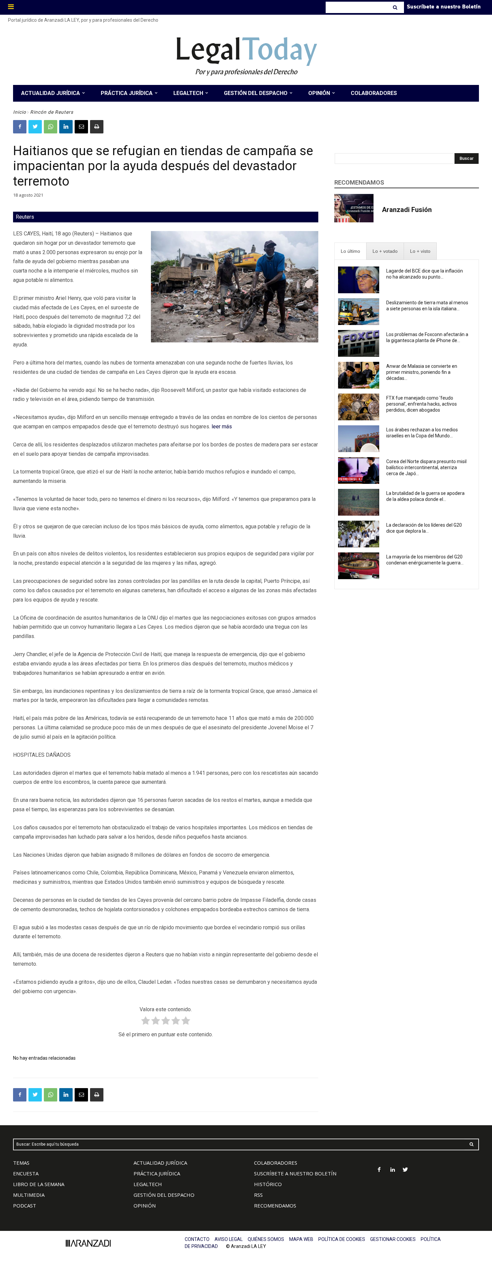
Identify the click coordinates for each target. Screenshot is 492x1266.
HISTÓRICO (268, 1184)
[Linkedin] (66, 126)
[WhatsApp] (50, 126)
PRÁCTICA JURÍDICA (157, 1173)
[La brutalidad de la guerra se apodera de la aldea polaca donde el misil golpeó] (358, 502)
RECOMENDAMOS (275, 1205)
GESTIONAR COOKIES (393, 1239)
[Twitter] (35, 126)
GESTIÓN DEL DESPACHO (164, 1194)
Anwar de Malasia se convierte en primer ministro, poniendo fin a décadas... (421, 372)
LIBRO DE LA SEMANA (38, 1184)
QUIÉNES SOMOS (266, 1239)
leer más (222, 426)
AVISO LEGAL (229, 1239)
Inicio (19, 112)
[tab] (350, 251)
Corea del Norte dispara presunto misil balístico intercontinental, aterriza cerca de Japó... (426, 467)
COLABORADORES (275, 1162)
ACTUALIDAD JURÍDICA (160, 1162)
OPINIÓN (145, 1205)
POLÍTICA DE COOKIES (341, 1239)
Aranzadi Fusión (407, 210)
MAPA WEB (301, 1239)
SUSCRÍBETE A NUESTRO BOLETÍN (295, 1173)
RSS (258, 1194)
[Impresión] (96, 126)
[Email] (81, 126)
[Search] (396, 7)
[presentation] (350, 251)
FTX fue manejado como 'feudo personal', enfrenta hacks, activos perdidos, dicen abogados (421, 404)
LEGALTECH (148, 1184)
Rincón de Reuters (51, 112)
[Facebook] (19, 126)
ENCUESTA (25, 1173)
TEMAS (21, 1162)
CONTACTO (197, 1239)
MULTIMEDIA (29, 1194)
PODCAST (24, 1205)
